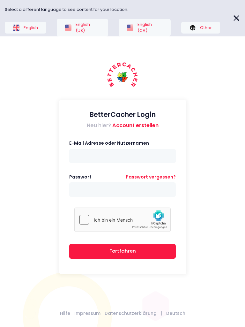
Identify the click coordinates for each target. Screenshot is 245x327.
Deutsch (175, 313)
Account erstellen (135, 125)
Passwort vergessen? (151, 177)
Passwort (80, 177)
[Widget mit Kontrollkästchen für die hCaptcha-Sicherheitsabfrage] (122, 220)
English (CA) (144, 27)
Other (206, 28)
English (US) (83, 27)
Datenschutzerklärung (131, 313)
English (31, 28)
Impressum (87, 313)
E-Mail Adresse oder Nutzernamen (109, 143)
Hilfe (65, 313)
